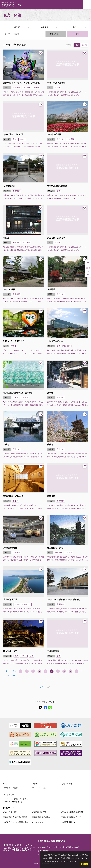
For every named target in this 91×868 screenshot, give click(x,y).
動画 (5, 784)
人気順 (77, 45)
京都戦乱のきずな (39, 812)
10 (76, 671)
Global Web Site (38, 822)
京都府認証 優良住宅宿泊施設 (15, 817)
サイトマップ (8, 795)
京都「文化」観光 (10, 812)
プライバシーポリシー (41, 788)
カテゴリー (45, 27)
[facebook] (45, 707)
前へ (14, 671)
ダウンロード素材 (10, 788)
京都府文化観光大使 (69, 822)
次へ (8, 675)
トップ (40, 687)
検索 (77, 34)
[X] (41, 707)
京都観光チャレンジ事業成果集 (15, 822)
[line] (50, 707)
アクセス (35, 784)
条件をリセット (56, 34)
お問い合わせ (66, 784)
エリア (17, 27)
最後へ (14, 675)
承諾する (84, 864)
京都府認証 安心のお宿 (41, 817)
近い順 (84, 45)
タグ (74, 27)
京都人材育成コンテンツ (71, 817)
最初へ (8, 671)
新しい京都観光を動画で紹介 (72, 812)
